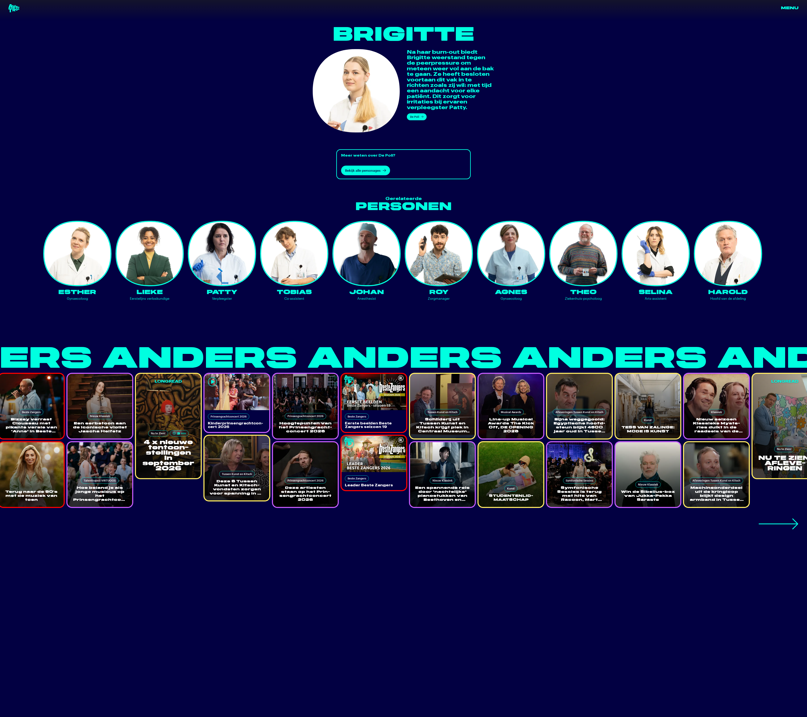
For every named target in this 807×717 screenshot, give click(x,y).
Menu (790, 8)
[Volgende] (778, 524)
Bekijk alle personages (363, 170)
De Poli (414, 116)
